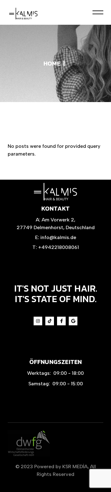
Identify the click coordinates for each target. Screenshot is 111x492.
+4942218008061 (58, 247)
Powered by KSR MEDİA (61, 466)
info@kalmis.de (58, 237)
